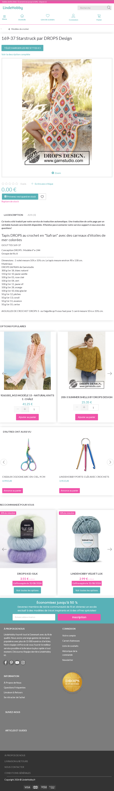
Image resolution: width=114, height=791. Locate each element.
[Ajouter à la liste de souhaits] (42, 196)
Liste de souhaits (48, 20)
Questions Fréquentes (15, 687)
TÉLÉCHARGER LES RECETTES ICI (22, 48)
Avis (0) (32, 214)
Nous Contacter (14, 767)
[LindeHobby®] (12, 7)
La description (13, 214)
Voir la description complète (15, 54)
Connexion (73, 20)
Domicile (22, 20)
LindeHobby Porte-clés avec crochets (84, 476)
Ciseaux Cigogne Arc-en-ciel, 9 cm (23, 476)
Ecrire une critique (43, 183)
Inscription (79, 617)
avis (23, 183)
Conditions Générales (18, 773)
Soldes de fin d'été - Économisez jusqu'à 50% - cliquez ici (24, 2)
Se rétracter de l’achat (14, 697)
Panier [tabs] (99, 20)
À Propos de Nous (12, 682)
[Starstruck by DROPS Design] (57, 113)
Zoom (58, 172)
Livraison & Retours (13, 692)
